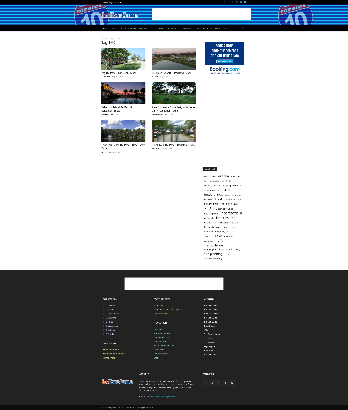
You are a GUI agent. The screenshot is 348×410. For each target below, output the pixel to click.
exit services (236, 195)
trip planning (213, 253)
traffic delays (213, 245)
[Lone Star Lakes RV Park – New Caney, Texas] (123, 131)
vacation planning (213, 258)
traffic (219, 240)
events (227, 195)
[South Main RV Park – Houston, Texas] (174, 131)
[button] (243, 28)
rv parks (231, 231)
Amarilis (155, 149)
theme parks (208, 241)
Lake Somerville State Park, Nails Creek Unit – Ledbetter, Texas (173, 109)
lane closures (225, 217)
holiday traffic (212, 203)
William (155, 77)
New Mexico (235, 223)
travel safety (232, 249)
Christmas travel (210, 190)
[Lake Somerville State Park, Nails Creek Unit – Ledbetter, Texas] (174, 93)
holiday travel (229, 203)
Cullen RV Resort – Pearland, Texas (172, 73)
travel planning (213, 249)
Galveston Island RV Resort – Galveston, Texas (117, 109)
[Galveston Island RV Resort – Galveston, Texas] (123, 93)
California (226, 180)
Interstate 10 (231, 212)
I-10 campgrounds (223, 208)
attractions (235, 176)
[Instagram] (228, 2)
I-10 (207, 208)
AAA (205, 177)
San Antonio (208, 236)
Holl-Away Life (107, 114)
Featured (208, 199)
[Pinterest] (232, 2)
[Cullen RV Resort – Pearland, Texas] (174, 59)
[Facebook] (224, 2)
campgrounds (212, 185)
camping (226, 185)
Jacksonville (209, 218)
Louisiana (210, 222)
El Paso (220, 195)
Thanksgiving (228, 236)
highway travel (234, 199)
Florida (219, 199)
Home (104, 38)
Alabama (212, 176)
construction (227, 189)
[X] (241, 2)
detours (209, 194)
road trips (208, 231)
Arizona (223, 176)
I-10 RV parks (211, 213)
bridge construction (212, 181)
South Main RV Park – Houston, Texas (173, 145)
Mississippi (223, 222)
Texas (218, 235)
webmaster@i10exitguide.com (163, 396)
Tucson (226, 254)
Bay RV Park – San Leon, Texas (118, 73)
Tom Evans (105, 77)
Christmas (237, 185)
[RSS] (236, 2)
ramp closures (226, 227)
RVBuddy (220, 231)
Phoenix (209, 227)
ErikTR (104, 152)
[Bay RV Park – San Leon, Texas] (123, 59)
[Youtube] (245, 2)
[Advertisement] (201, 14)
